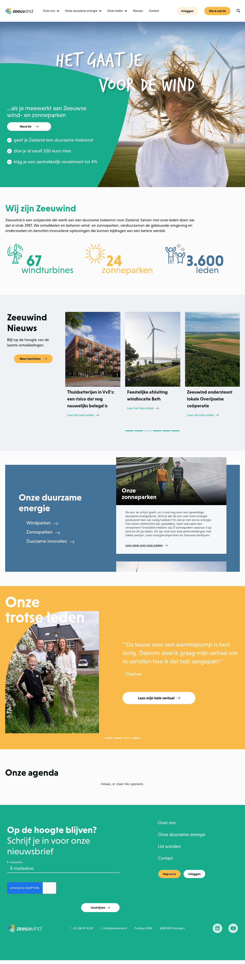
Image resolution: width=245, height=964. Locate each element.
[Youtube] (233, 928)
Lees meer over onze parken (144, 545)
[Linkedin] (217, 928)
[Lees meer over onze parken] (166, 545)
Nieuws (138, 11)
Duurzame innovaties (46, 541)
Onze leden (115, 11)
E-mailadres (15, 862)
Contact (154, 11)
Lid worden (169, 846)
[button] (238, 11)
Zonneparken (39, 532)
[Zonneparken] (57, 533)
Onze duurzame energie (81, 11)
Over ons (49, 11)
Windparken (38, 523)
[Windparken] (56, 523)
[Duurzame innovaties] (72, 542)
